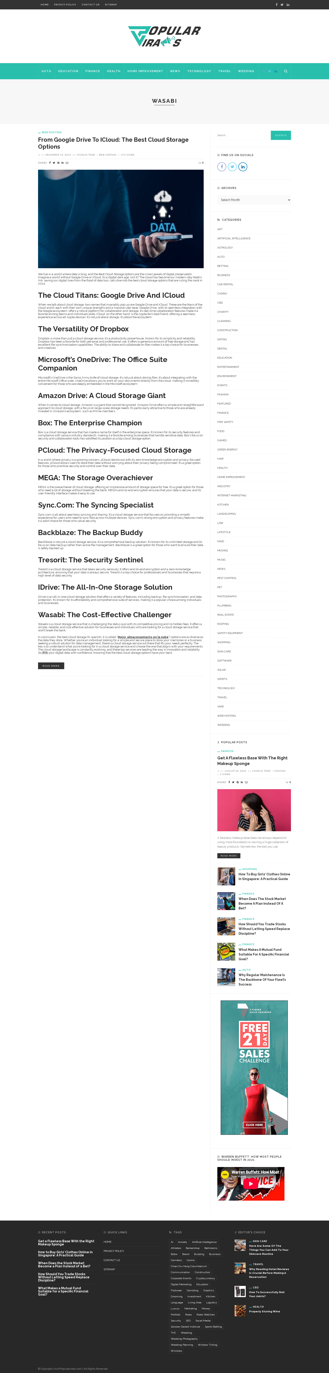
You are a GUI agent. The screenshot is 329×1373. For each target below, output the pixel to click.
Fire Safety (225, 422)
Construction (227, 330)
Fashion (223, 394)
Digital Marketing (181, 1284)
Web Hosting (52, 132)
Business (223, 275)
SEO (188, 1320)
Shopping (224, 642)
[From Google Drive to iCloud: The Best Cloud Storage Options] (121, 218)
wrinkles (176, 1350)
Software (224, 660)
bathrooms (210, 1248)
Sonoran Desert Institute (185, 1326)
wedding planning (182, 1344)
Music (221, 559)
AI (172, 1242)
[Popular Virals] (164, 36)
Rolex (188, 1314)
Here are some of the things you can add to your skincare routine (268, 1249)
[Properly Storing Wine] (240, 1310)
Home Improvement (145, 71)
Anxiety (182, 1242)
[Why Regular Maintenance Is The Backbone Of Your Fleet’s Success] (226, 977)
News (175, 71)
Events (222, 385)
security (176, 1320)
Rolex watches (206, 1314)
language (177, 1302)
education (202, 1284)
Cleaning (224, 321)
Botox (174, 1254)
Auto (46, 71)
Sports (222, 679)
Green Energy (227, 449)
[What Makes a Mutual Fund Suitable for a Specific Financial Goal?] (226, 951)
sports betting (213, 1326)
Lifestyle (224, 532)
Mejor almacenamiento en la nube (143, 637)
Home (45, 4)
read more (51, 665)
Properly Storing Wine (264, 1311)
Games (222, 440)
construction (202, 1272)
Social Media (203, 1320)
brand (185, 1254)
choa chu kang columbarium (189, 1266)
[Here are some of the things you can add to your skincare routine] (240, 1245)
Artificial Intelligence (233, 238)
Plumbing (224, 605)
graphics (208, 1290)
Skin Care (224, 651)
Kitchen (223, 504)
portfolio (175, 1314)
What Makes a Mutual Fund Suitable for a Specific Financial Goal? (264, 954)
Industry (223, 486)
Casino (222, 293)
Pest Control (227, 578)
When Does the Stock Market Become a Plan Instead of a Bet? (262, 903)
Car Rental (225, 284)
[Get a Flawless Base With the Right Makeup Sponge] (254, 810)
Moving (222, 550)
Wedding (246, 71)
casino (191, 1260)
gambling (193, 1290)
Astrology (225, 247)
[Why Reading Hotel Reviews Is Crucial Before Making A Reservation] (240, 1268)
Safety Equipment (230, 633)
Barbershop (193, 1248)
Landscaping (226, 513)
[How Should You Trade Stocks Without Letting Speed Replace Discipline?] (226, 926)
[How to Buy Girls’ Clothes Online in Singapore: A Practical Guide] (226, 876)
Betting (223, 266)
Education (68, 71)
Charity (223, 311)
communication (180, 1272)
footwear (176, 1290)
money (206, 1308)
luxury (175, 1308)
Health (114, 71)
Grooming (177, 1296)
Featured (224, 403)
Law (220, 523)
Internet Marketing (231, 495)
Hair (220, 458)
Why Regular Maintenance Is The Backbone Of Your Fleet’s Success (262, 979)
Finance (92, 71)
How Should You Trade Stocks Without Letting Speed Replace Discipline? (264, 928)
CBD (220, 302)
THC (173, 1332)
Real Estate (225, 614)
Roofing (223, 623)
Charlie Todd (86, 154)
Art (219, 229)
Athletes (176, 1248)
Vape (220, 706)
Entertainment (228, 366)
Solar (221, 669)
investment (194, 1296)
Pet (219, 587)
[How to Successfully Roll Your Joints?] (240, 1291)
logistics (211, 1302)
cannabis (176, 1260)
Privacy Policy (65, 4)
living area (194, 1302)
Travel (224, 71)
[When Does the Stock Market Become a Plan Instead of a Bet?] (226, 901)
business (214, 1254)
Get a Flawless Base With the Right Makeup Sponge (66, 1243)
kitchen (210, 1296)
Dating (222, 339)
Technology (199, 71)
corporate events (181, 1278)
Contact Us (91, 4)
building (199, 1254)
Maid (220, 541)
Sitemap (111, 4)
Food (220, 431)
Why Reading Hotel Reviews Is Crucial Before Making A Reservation (269, 1273)
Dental (222, 348)
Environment (227, 376)
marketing (190, 1308)
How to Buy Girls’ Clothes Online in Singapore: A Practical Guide (65, 1254)
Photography (227, 596)
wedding (186, 1332)
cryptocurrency (205, 1278)
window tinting (207, 1344)
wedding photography (184, 1338)
